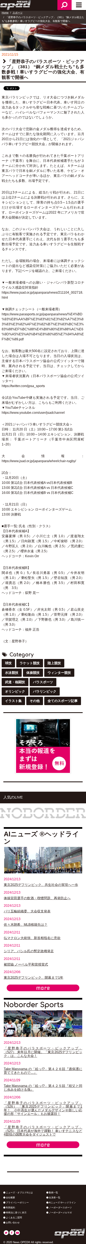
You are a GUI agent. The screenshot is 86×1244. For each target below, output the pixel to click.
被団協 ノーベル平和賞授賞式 (26, 964)
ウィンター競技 (59, 672)
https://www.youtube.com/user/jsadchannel (33, 412)
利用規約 (10, 1207)
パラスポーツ (43, 682)
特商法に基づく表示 (16, 1212)
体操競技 (33, 672)
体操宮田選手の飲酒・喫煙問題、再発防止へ (37, 898)
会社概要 (10, 1197)
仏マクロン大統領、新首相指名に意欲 (32, 938)
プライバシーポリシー (17, 1202)
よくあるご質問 (13, 1217)
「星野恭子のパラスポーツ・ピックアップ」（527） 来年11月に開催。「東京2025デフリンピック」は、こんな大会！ (43, 1052)
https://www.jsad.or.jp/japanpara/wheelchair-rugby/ (39, 461)
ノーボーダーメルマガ (60, 1212)
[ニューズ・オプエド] (16, 4)
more (43, 988)
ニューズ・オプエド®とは (19, 1192)
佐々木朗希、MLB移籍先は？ (25, 924)
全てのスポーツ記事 (63, 701)
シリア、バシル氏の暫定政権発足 (29, 951)
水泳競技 (11, 672)
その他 (35, 701)
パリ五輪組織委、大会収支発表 (27, 911)
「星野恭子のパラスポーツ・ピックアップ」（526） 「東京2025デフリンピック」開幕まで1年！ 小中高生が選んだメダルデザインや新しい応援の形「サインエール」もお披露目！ (43, 1108)
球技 (8, 663)
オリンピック (15, 691)
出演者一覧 (54, 1197)
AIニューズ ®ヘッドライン (62, 1202)
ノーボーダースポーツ (60, 1207)
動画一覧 (53, 1192)
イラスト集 (13, 701)
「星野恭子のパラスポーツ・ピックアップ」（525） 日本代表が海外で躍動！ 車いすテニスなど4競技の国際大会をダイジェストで (43, 1130)
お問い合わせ (12, 1222)
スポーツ (18, 12)
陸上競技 (54, 663)
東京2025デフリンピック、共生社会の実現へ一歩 (41, 885)
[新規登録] (43, 745)
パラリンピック (44, 691)
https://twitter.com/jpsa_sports (23, 386)
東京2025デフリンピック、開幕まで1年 (33, 977)
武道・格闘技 (15, 682)
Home (5, 12)
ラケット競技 (30, 663)
